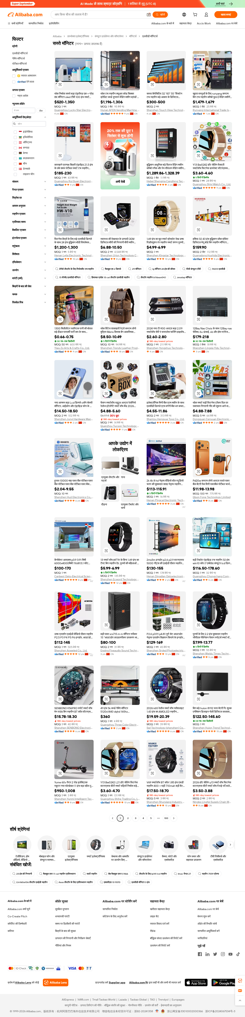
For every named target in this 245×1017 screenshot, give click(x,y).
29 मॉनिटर (136, 269)
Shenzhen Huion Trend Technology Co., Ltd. (212, 727)
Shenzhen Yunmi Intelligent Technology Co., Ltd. (74, 798)
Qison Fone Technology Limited (211, 497)
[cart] (196, 15)
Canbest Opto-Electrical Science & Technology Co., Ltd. (74, 576)
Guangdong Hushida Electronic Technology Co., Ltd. (212, 255)
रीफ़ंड (152, 930)
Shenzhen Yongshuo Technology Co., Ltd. (166, 347)
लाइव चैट (154, 916)
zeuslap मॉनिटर (184, 277)
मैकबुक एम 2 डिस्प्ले (113, 269)
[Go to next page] (173, 818)
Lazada (122, 999)
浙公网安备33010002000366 (185, 1011)
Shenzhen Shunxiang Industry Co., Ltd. (166, 801)
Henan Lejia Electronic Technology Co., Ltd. (74, 255)
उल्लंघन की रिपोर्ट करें (160, 945)
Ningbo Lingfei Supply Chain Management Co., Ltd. (212, 801)
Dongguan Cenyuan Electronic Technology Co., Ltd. (212, 419)
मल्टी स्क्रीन (92, 873)
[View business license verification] (157, 1011)
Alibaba (57, 36)
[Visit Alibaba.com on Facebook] (200, 954)
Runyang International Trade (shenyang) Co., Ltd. (212, 110)
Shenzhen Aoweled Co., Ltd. (70, 650)
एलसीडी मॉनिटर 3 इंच (140, 882)
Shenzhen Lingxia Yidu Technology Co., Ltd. (212, 347)
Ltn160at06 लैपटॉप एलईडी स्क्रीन (31, 882)
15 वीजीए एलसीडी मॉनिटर (69, 277)
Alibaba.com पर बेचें (208, 909)
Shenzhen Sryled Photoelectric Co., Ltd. (166, 650)
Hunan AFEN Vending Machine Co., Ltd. (120, 110)
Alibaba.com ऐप (138, 982)
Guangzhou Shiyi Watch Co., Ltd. (212, 184)
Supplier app (117, 982)
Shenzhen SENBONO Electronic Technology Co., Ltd (74, 727)
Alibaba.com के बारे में (19, 901)
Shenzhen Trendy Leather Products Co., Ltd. (120, 347)
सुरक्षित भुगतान (62, 909)
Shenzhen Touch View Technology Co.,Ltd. (166, 110)
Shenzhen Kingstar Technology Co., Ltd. (166, 255)
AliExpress (68, 999)
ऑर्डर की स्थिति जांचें (207, 923)
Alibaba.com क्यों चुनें (19, 909)
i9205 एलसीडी (218, 269)
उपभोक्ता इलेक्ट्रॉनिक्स (78, 36)
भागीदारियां (202, 938)
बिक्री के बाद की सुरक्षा (65, 930)
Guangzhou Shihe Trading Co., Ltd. (120, 798)
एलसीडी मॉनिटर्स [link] (150, 36)
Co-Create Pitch (17, 916)
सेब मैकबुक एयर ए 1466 (118, 873)
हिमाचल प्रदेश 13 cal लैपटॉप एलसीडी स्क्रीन (110, 277)
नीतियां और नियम (63, 945)
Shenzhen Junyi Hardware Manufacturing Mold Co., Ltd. (74, 419)
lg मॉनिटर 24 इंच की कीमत (163, 269)
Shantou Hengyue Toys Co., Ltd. (165, 419)
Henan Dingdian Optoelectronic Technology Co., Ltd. (166, 576)
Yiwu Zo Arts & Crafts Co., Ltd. (72, 347)
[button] (148, 14)
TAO (152, 999)
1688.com (83, 999)
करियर (11, 930)
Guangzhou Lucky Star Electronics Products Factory (74, 110)
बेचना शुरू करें (204, 916)
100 (166, 818)
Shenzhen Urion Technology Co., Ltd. (120, 255)
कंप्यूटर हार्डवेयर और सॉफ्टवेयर (109, 36)
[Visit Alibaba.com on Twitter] (215, 954)
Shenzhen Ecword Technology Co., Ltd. (120, 579)
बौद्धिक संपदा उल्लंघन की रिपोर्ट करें (166, 938)
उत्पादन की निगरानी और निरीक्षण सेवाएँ (73, 938)
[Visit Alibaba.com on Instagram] (222, 954)
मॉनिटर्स (132, 36)
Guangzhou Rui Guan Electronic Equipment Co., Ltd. (74, 181)
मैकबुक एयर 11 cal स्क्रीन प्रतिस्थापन (59, 873)
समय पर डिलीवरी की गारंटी (67, 923)
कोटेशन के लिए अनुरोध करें (115, 916)
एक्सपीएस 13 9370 (112, 882)
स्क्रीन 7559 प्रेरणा (210, 873)
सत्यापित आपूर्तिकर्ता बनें (209, 930)
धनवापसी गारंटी (62, 916)
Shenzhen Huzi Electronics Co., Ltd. (74, 497)
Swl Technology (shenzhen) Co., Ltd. (166, 727)
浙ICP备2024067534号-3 (220, 1011)
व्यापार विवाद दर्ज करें (159, 923)
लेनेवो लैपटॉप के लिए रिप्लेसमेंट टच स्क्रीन (76, 269)
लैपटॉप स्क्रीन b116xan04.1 (153, 277)
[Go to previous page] (112, 818)
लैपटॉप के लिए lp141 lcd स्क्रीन (153, 873)
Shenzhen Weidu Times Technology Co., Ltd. (212, 653)
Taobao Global (138, 999)
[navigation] (29, 427)
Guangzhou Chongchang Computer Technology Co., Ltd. (212, 576)
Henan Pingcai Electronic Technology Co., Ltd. (166, 500)
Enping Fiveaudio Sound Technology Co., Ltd (120, 650)
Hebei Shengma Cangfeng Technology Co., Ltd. (166, 181)
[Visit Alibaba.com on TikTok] (238, 954)
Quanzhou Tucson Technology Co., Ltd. (120, 426)
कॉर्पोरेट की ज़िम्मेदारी (17, 923)
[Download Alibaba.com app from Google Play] (224, 982)
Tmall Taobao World (103, 999)
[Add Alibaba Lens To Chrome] (55, 982)
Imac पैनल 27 (184, 873)
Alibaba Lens (23, 982)
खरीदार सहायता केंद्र (160, 909)
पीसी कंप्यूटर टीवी (193, 269)
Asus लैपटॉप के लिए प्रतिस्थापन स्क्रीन (76, 882)
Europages (178, 999)
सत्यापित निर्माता (110, 909)
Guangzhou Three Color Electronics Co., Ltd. (120, 724)
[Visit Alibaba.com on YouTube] (230, 954)
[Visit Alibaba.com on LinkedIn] (207, 954)
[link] (240, 981)
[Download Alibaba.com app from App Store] (196, 982)
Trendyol (163, 999)
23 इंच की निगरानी (24, 873)
